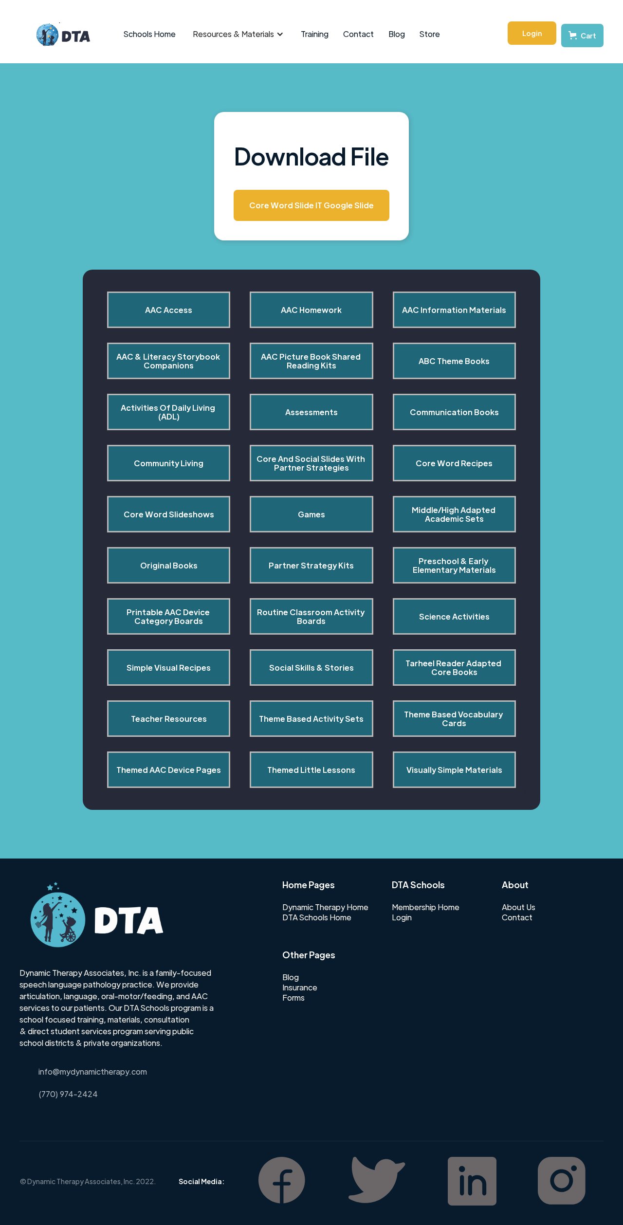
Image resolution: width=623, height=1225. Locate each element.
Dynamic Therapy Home (325, 907)
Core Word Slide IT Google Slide (311, 205)
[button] (238, 34)
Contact (358, 34)
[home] (58, 34)
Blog (396, 34)
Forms (293, 998)
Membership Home (425, 907)
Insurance (299, 987)
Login (532, 33)
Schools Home (150, 34)
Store (430, 34)
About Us (518, 907)
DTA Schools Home (316, 917)
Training (315, 34)
